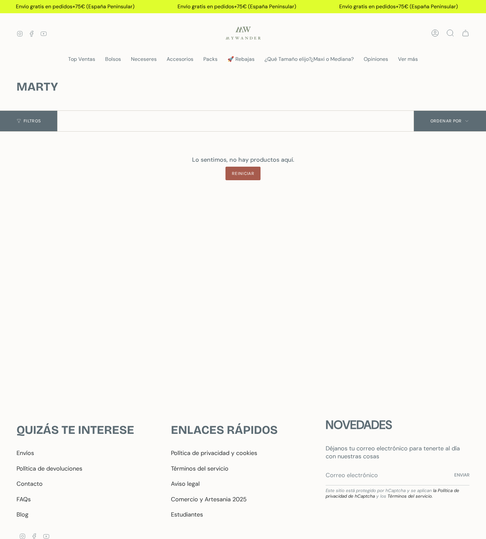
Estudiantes (187, 514)
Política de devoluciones (49, 469)
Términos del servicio (199, 469)
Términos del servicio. (410, 496)
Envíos (25, 453)
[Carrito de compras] (465, 33)
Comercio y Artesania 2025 (209, 499)
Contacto (30, 484)
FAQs (24, 499)
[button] (113, 59)
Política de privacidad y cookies (214, 453)
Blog (22, 514)
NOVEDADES (359, 425)
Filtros (32, 121)
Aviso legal (185, 484)
